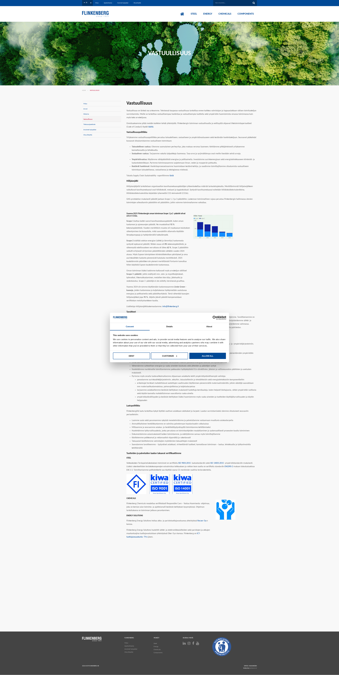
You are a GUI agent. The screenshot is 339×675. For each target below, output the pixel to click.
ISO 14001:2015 (217, 463)
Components (158, 653)
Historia (86, 114)
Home (84, 90)
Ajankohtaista (129, 646)
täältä (150, 127)
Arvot (85, 109)
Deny (131, 356)
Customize (168, 356)
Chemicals (157, 649)
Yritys (85, 104)
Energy (156, 646)
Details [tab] (169, 326)
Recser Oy (201, 521)
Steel (155, 643)
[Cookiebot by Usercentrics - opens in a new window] (214, 318)
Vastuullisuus (87, 119)
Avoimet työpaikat (89, 130)
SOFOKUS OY (253, 668)
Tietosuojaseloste (89, 124)
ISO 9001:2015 (184, 463)
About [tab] (209, 326)
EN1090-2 (229, 467)
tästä (172, 176)
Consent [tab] (130, 326)
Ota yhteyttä (87, 135)
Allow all (207, 356)
